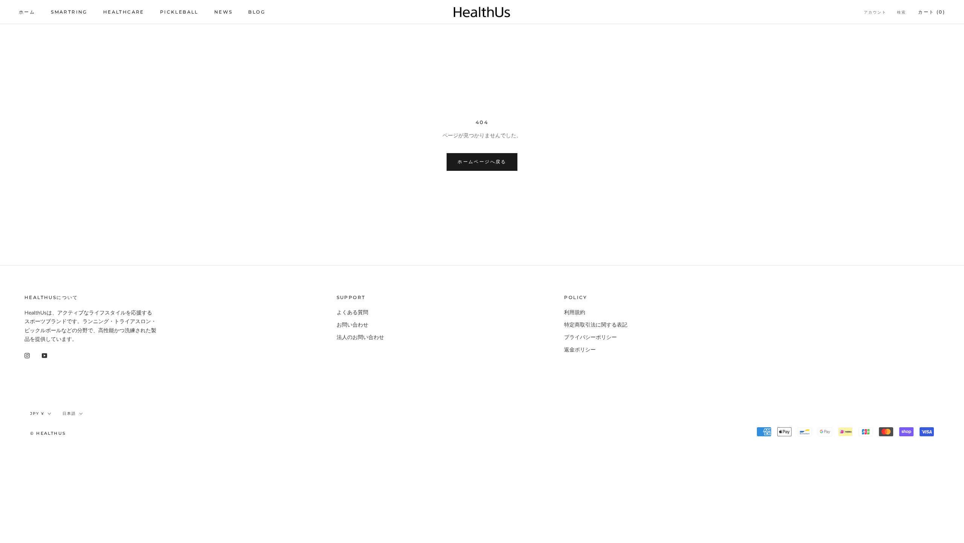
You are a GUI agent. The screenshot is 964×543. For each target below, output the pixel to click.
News (223, 12)
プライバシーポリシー (590, 337)
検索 (901, 12)
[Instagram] (27, 355)
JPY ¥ (37, 413)
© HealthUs (48, 433)
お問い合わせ (352, 324)
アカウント (875, 12)
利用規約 (574, 312)
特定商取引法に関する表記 (595, 324)
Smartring (69, 12)
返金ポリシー (580, 349)
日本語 (69, 413)
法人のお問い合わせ (360, 337)
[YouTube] (44, 355)
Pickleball (179, 12)
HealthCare (123, 12)
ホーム (27, 12)
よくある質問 (352, 312)
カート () (931, 12)
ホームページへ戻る (482, 161)
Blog (256, 12)
